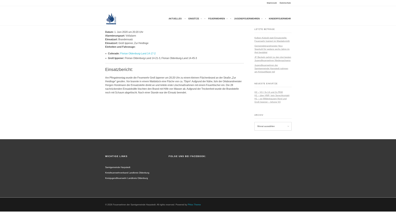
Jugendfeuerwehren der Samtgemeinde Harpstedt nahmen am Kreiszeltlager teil (271, 68)
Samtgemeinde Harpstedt (117, 167)
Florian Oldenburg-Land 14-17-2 (138, 53)
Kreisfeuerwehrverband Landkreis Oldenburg (127, 172)
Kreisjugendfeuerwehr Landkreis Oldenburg (126, 178)
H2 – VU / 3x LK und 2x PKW (268, 92)
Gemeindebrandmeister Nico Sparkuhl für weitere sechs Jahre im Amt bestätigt (272, 49)
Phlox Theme (194, 204)
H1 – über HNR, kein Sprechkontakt (271, 95)
